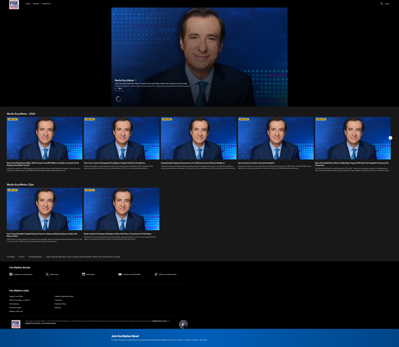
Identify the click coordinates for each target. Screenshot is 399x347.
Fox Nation (11, 257)
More (120, 88)
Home (28, 4)
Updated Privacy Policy (33, 323)
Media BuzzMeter (124, 80)
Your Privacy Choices (49, 323)
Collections (46, 4)
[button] (382, 4)
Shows (21, 257)
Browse (36, 4)
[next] (390, 138)
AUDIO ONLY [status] (12, 119)
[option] (45, 145)
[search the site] (382, 4)
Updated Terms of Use (159, 321)
